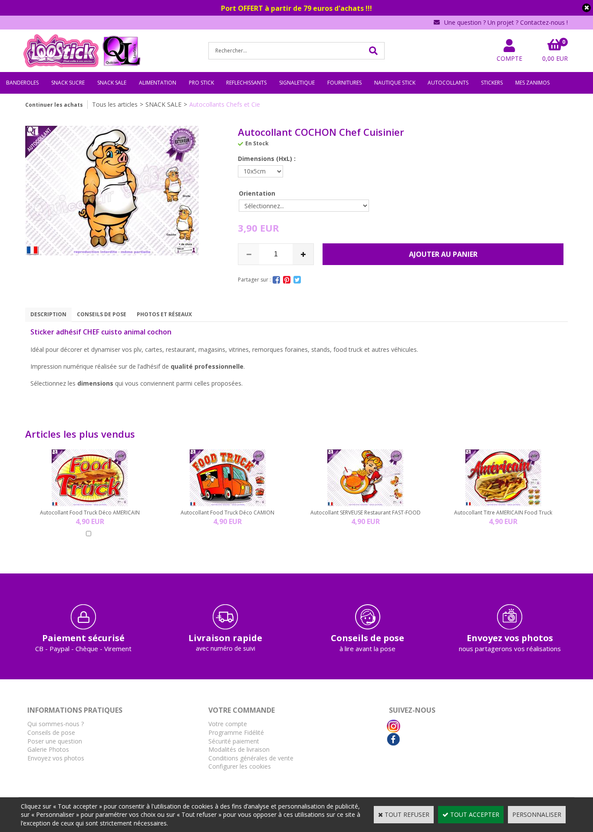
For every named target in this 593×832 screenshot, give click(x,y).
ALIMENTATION (157, 82)
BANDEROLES (22, 82)
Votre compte (227, 724)
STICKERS (492, 82)
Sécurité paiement (233, 741)
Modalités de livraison (239, 749)
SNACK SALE (111, 82)
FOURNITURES (344, 82)
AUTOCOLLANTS (448, 82)
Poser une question (54, 741)
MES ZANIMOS (532, 82)
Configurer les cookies (239, 766)
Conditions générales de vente (250, 758)
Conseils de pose (51, 732)
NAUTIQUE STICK (394, 82)
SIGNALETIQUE (297, 82)
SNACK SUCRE (68, 82)
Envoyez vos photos (55, 758)
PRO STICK (201, 82)
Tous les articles (115, 104)
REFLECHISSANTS (246, 82)
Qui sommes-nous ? (55, 724)
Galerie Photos (48, 749)
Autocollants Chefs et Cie (224, 104)
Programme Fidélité (236, 732)
